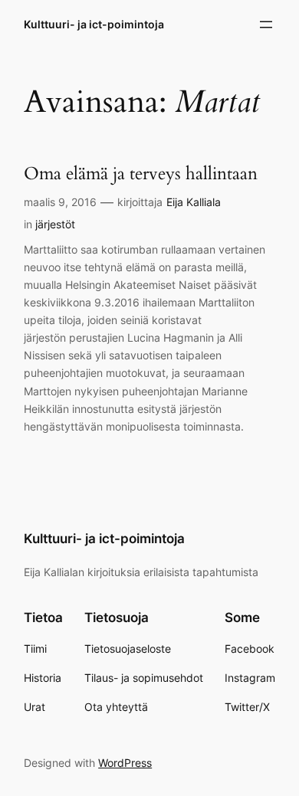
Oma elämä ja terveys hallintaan (141, 173)
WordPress (125, 762)
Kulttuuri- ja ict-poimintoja (94, 24)
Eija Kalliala (193, 201)
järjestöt (55, 224)
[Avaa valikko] (266, 24)
